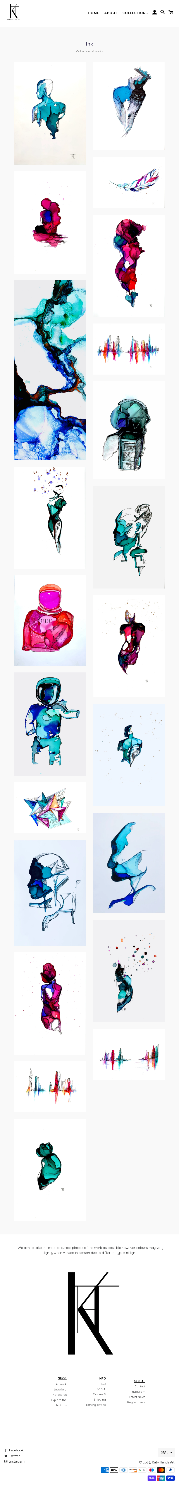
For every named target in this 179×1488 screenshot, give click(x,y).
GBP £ (164, 1452)
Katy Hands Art (163, 1462)
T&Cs (102, 1383)
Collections (135, 13)
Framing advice (95, 1404)
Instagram (138, 1391)
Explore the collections (59, 1402)
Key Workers (136, 1402)
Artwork (61, 1384)
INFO (102, 1378)
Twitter (14, 1456)
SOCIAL (139, 1381)
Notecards (60, 1394)
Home (93, 13)
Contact (139, 1386)
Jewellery (60, 1389)
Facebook (16, 1450)
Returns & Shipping (99, 1396)
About (110, 13)
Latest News (137, 1397)
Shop (62, 1378)
